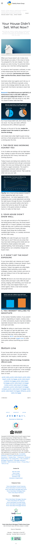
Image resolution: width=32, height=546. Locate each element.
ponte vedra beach (16, 377)
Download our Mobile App (15, 419)
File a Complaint (25, 458)
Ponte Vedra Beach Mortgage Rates (16, 491)
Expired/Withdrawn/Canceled (19, 33)
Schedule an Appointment (16, 478)
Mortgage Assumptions (7, 460)
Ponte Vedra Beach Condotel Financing (16, 487)
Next (28, 397)
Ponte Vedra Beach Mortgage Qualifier (16, 504)
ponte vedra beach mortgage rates (19, 389)
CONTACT (16, 412)
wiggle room (20, 338)
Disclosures (21, 457)
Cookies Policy (12, 457)
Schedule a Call (16, 476)
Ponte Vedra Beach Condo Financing (16, 486)
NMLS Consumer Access (14, 462)
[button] (2, 3)
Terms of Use (5, 463)
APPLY (8, 412)
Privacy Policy (25, 462)
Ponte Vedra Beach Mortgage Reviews (16, 505)
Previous (4, 397)
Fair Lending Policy (14, 458)
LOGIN (24, 412)
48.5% (11, 336)
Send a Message (16, 475)
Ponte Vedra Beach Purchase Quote (16, 502)
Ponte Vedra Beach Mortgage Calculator (16, 499)
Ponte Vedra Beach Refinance (16, 492)
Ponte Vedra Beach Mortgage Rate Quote (16, 489)
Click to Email (16, 473)
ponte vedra (5, 377)
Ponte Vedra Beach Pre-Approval (16, 500)
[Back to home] (16, 3)
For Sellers (16, 35)
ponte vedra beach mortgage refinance (14, 391)
